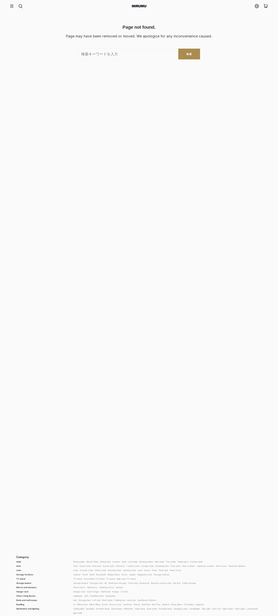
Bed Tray (156, 604)
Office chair (100, 570)
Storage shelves (161, 574)
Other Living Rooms (25, 596)
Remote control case (161, 583)
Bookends (144, 583)
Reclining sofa (162, 566)
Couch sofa (85, 566)
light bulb (77, 613)
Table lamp (140, 608)
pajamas (200, 604)
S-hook (124, 591)
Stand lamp (116, 608)
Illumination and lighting (27, 608)
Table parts (182, 561)
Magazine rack (144, 574)
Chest (85, 574)
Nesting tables (146, 561)
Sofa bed (96, 566)
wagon (132, 574)
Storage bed (85, 600)
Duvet (105, 604)
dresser (119, 587)
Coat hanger (93, 591)
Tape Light (240, 608)
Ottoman (120, 566)
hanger (115, 591)
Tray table (171, 561)
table (18, 561)
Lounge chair (147, 566)
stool (140, 570)
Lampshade (252, 608)
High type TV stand (126, 579)
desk (124, 561)
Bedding (20, 604)
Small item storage (117, 583)
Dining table (79, 561)
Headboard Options (146, 600)
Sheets (137, 604)
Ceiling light (78, 608)
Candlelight (194, 608)
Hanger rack (22, 591)
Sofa (18, 566)
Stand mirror (79, 587)
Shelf (92, 574)
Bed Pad (146, 604)
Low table (133, 561)
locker (124, 574)
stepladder (110, 596)
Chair (154, 570)
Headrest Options (236, 566)
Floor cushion (188, 566)
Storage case (96, 583)
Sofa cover (221, 566)
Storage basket (23, 583)
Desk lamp (152, 608)
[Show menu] (13, 6)
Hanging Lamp (181, 608)
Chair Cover (175, 570)
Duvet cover (115, 604)
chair (18, 570)
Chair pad (163, 570)
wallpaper (78, 596)
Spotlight (90, 608)
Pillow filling (94, 604)
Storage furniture (24, 574)
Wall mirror (92, 587)
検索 (189, 54)
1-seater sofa (132, 566)
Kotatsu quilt (196, 561)
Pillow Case (82, 604)
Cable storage (189, 583)
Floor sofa (175, 566)
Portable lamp (165, 608)
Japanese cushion (205, 566)
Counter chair (86, 570)
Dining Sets (105, 561)
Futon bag (133, 583)
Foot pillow (189, 604)
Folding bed (119, 600)
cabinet (77, 574)
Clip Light (206, 608)
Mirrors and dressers (26, 587)
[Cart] (266, 6)
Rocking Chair (114, 570)
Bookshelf (101, 574)
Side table (159, 561)
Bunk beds (107, 600)
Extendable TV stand (94, 579)
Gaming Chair (129, 570)
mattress (131, 600)
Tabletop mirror (106, 587)
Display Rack (113, 574)
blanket (166, 604)
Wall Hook (106, 591)
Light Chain (227, 608)
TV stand (20, 579)
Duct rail (216, 608)
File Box (177, 583)
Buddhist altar (97, 596)
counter (116, 561)
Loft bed (96, 600)
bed (75, 600)
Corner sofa (108, 566)
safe (86, 596)
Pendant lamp (102, 608)
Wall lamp (128, 608)
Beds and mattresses (26, 600)
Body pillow (176, 604)
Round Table (92, 561)
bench (147, 570)
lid (106, 583)
